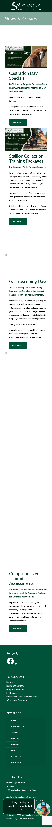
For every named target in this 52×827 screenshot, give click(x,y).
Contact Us (16, 757)
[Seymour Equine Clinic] (26, 5)
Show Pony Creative (25, 819)
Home (13, 720)
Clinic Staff (15, 744)
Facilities (15, 738)
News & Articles (18, 726)
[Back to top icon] (46, 821)
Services (14, 732)
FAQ (13, 750)
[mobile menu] (48, 5)
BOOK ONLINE (17, 763)
